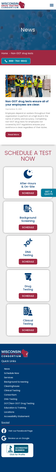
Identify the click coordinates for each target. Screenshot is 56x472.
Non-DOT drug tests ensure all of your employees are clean (27, 103)
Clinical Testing (12, 390)
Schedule (28, 193)
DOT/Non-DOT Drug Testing (19, 403)
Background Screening (16, 381)
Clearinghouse (11, 386)
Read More (13, 134)
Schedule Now (11, 373)
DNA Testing (10, 399)
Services (8, 377)
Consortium (10, 394)
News (7, 368)
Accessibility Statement (16, 416)
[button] (52, 5)
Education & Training (15, 407)
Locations (9, 412)
